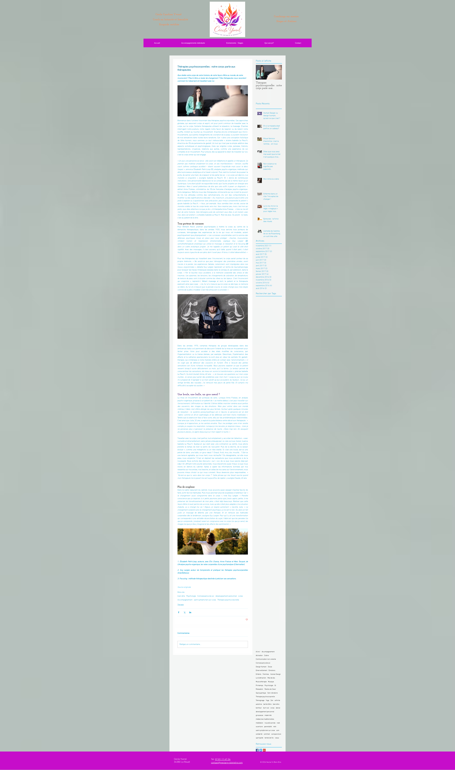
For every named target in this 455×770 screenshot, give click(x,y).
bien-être (181, 596)
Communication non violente (266, 659)
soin (277, 730)
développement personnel (226, 596)
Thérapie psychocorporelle (228, 600)
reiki (274, 727)
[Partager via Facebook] (178, 612)
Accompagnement (184, 600)
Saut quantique (261, 693)
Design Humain (261, 667)
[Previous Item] (260, 72)
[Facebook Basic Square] (257, 750)
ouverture (259, 727)
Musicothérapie (261, 682)
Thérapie (180, 605)
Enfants (258, 674)
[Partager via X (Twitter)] (184, 612)
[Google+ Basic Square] (264, 750)
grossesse (259, 715)
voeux (277, 738)
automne (259, 704)
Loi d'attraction (261, 678)
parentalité (268, 727)
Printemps (259, 686)
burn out (266, 708)
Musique (271, 682)
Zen (272, 700)
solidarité (259, 734)
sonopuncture (276, 734)
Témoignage (260, 700)
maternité (268, 715)
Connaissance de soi (205, 596)
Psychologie (191, 596)
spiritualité (259, 738)
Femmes (266, 674)
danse (278, 708)
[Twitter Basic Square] (260, 750)
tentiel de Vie (269, 738)
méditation (259, 723)
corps (240, 596)
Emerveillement (261, 670)
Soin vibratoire (272, 693)
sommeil (267, 734)
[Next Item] (278, 72)
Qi (275, 686)
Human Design (275, 674)
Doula (270, 667)
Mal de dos (271, 678)
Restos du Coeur (270, 689)
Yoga (267, 700)
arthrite (277, 700)
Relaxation (259, 689)
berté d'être (267, 704)
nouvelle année (270, 723)
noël (278, 723)
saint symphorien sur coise (205, 600)
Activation (259, 656)
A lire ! (258, 652)
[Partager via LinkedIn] (190, 612)
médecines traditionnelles (265, 719)
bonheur (259, 708)
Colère (266, 656)
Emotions (272, 670)
